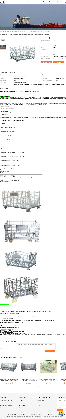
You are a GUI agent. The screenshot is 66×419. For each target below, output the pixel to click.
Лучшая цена (47, 62)
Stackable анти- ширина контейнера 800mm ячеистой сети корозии (37, 31)
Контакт (59, 62)
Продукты (19, 1)
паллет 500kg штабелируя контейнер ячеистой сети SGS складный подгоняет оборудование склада (9, 380)
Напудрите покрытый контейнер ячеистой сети (13, 334)
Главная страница (12, 414)
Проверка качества (43, 1)
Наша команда (22, 407)
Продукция (22, 414)
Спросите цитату (60, 1)
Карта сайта (49, 414)
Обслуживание (22, 405)
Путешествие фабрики (32, 1)
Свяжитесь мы (52, 1)
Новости (40, 414)
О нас (25, 1)
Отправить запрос (50, 350)
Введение (21, 400)
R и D (39, 405)
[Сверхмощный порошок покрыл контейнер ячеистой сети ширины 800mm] (28, 369)
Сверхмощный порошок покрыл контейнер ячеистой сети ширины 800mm (28, 380)
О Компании (32, 414)
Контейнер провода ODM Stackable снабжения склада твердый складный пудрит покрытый (48, 380)
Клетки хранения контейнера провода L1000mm (35, 334)
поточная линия (41, 400)
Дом (14, 1)
